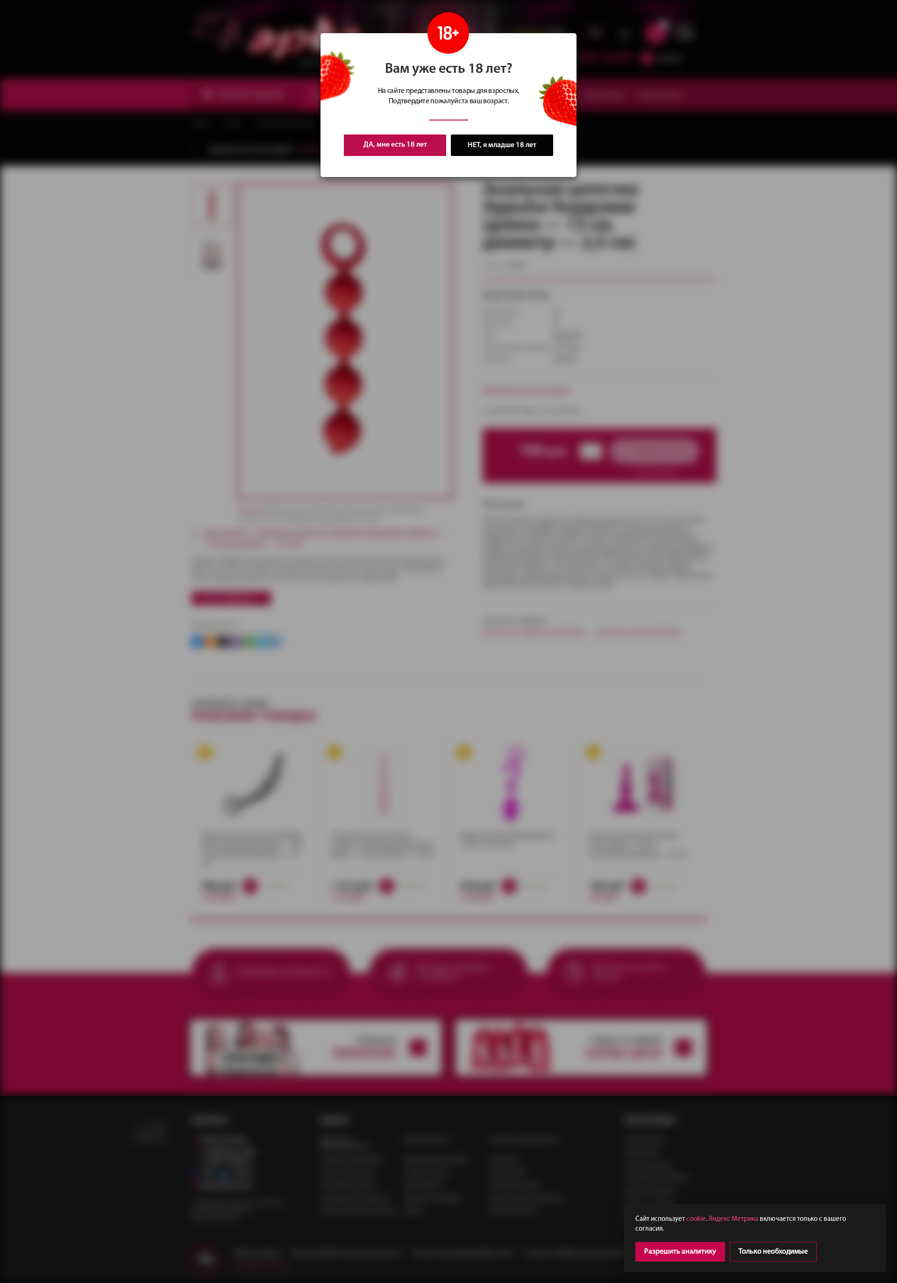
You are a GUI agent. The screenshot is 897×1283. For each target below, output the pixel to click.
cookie (696, 1219)
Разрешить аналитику (680, 1251)
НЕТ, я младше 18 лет (502, 145)
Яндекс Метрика (733, 1219)
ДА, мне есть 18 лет (395, 145)
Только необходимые (773, 1251)
